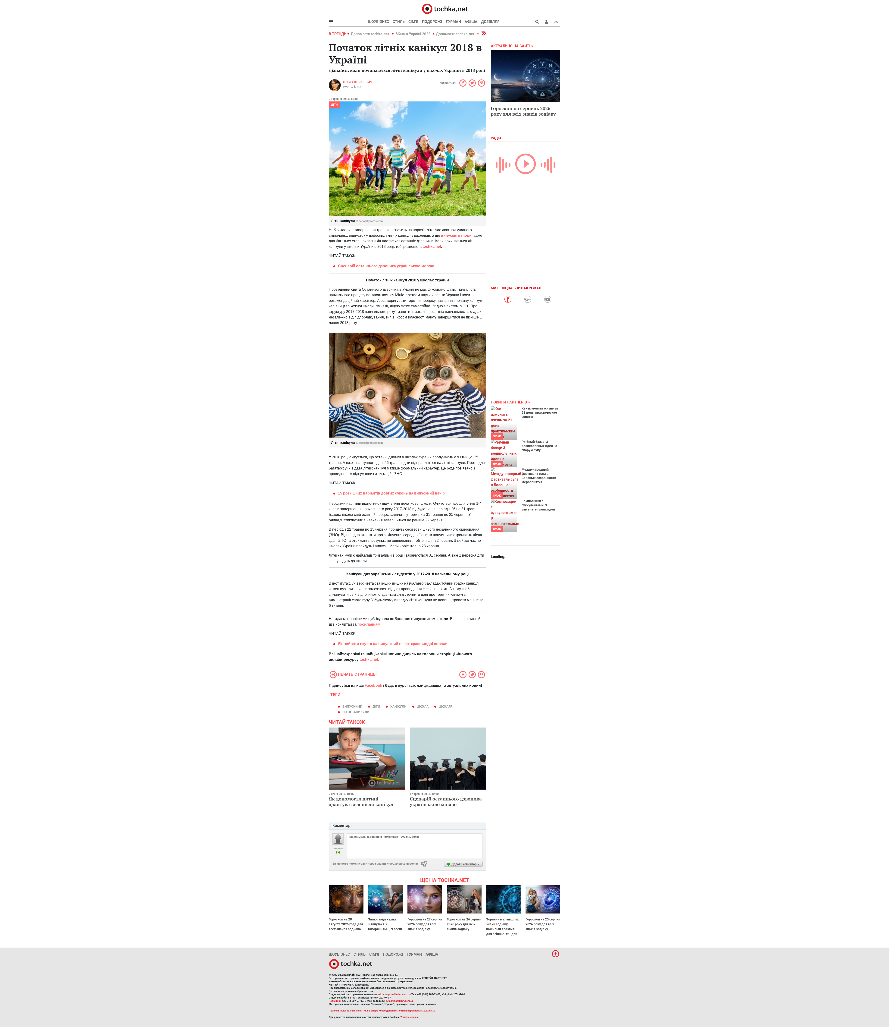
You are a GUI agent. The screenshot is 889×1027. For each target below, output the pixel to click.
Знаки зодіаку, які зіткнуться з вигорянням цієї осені (385, 924)
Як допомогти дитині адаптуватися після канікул (361, 801)
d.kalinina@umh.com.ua (399, 1000)
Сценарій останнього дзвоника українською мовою (446, 801)
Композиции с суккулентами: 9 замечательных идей (538, 505)
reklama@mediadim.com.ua (394, 994)
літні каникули (355, 712)
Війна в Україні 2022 (412, 34)
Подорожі (432, 21)
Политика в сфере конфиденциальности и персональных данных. (395, 1010)
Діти (334, 104)
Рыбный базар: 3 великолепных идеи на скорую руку (539, 446)
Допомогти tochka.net (370, 34)
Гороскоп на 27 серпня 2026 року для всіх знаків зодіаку (424, 924)
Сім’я (413, 21)
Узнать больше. (409, 1017)
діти (376, 706)
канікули (398, 706)
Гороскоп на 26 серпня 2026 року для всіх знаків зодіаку (464, 924)
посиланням (368, 624)
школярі (446, 706)
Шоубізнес (378, 21)
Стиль (399, 21)
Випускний (352, 706)
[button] (546, 21)
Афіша (471, 21)
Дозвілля (490, 21)
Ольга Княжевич (357, 82)
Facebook (373, 685)
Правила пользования (342, 1010)
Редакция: (335, 1000)
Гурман (453, 21)
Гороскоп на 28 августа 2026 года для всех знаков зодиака (346, 924)
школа (423, 706)
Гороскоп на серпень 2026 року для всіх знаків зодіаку (523, 111)
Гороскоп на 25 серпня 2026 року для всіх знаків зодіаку (543, 924)
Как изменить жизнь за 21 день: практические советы (540, 412)
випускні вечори (456, 235)
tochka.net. (369, 660)
